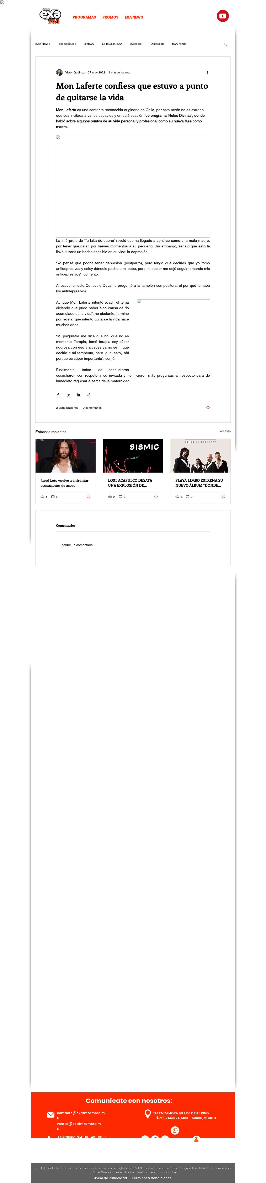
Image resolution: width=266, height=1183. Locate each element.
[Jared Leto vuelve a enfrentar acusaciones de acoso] (66, 456)
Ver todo (225, 431)
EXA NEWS (42, 43)
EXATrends (179, 43)
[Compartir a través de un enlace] (89, 395)
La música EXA (112, 43)
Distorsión (157, 43)
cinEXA (89, 43)
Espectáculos (67, 43)
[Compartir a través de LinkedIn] (78, 395)
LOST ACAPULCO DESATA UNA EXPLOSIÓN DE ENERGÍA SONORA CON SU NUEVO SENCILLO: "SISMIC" (132, 483)
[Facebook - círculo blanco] (155, 1139)
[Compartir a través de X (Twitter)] (68, 395)
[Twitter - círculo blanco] (165, 1139)
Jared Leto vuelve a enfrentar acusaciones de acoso (65, 483)
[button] (225, 44)
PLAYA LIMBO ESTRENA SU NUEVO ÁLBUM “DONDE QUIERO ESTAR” (199, 483)
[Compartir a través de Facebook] (58, 395)
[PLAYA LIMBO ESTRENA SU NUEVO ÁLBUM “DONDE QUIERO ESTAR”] (200, 456)
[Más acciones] (207, 72)
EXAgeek (136, 43)
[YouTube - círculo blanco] (145, 1139)
